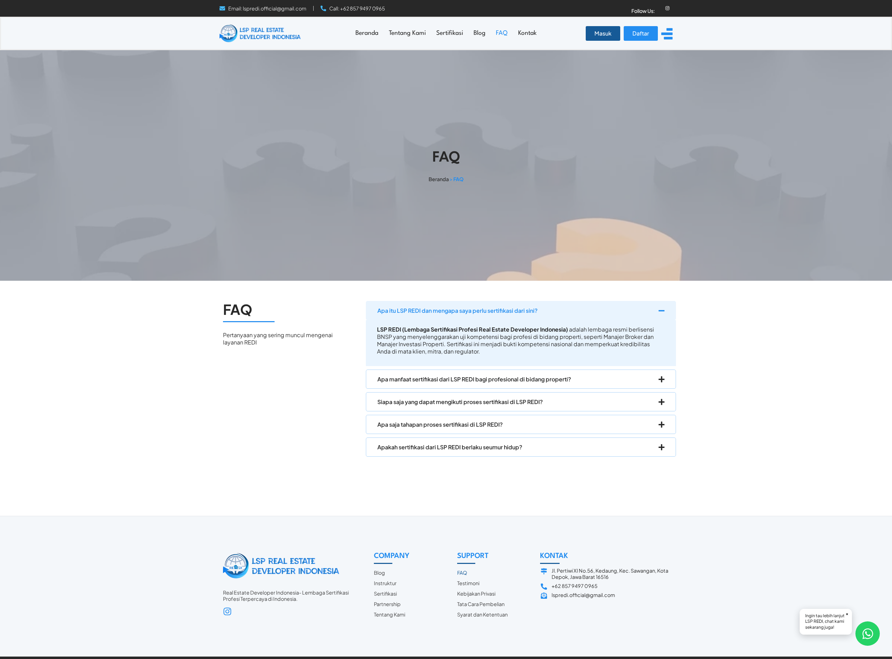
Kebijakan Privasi (476, 593)
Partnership (387, 604)
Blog (479, 33)
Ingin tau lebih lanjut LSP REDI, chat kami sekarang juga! (826, 620)
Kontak (527, 33)
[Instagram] (667, 8)
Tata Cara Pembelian (481, 604)
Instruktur (385, 583)
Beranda (366, 33)
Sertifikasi (449, 33)
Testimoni (468, 583)
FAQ (502, 33)
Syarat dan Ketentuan (482, 614)
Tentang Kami (407, 33)
